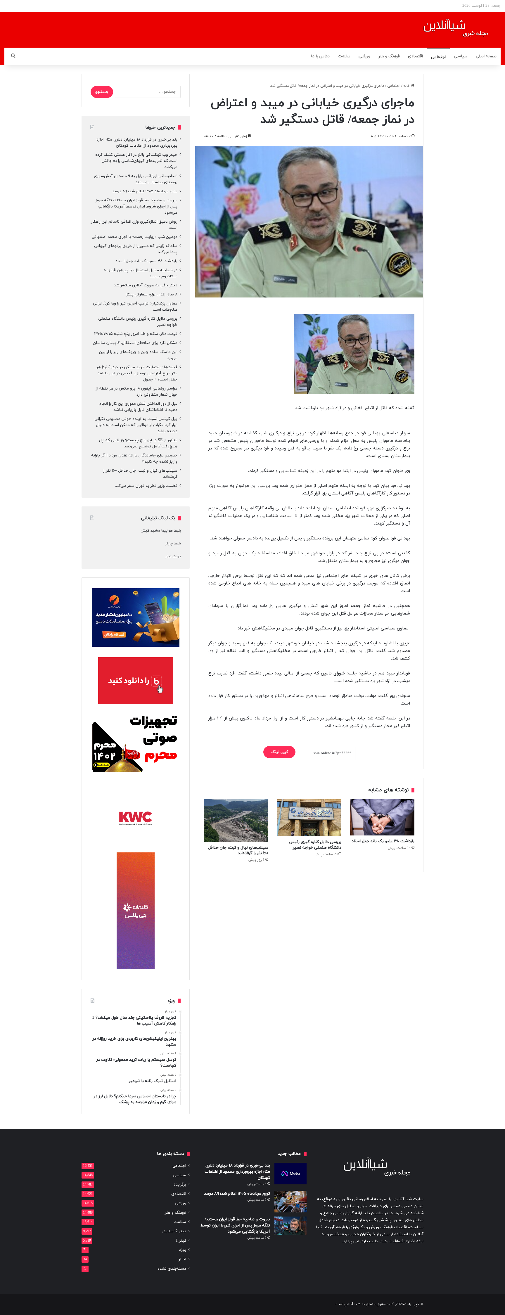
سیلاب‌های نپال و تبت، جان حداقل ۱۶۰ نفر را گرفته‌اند (238, 850)
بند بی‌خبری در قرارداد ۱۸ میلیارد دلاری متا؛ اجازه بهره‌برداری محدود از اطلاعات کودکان (237, 1172)
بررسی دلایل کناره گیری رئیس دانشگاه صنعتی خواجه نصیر (315, 844)
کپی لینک (279, 752)
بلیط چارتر (173, 543)
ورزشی (364, 56)
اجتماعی (438, 57)
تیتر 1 (181, 1240)
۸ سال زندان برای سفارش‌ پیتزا (151, 294)
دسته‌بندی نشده (172, 1268)
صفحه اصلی (486, 56)
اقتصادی (415, 56)
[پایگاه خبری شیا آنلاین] (448, 29)
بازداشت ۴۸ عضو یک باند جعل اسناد (383, 841)
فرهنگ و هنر (389, 56)
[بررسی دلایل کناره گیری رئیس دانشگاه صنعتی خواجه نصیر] (309, 817)
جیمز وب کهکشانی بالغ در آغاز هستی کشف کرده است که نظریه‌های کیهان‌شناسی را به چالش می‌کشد (136, 161)
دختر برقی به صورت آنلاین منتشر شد (145, 285)
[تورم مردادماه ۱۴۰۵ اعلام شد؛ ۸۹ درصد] (290, 1201)
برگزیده (180, 1184)
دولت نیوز (173, 556)
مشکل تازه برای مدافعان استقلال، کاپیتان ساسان (135, 343)
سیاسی (461, 56)
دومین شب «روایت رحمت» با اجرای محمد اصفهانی (134, 237)
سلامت (344, 56)
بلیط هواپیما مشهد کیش (161, 530)
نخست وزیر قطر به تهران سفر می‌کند (146, 486)
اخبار (182, 1259)
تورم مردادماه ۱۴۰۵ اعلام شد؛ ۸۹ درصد (144, 191)
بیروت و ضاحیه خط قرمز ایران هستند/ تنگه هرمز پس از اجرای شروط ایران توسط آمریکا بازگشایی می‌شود (136, 206)
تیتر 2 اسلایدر (174, 1231)
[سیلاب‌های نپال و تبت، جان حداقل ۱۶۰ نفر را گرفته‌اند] (236, 820)
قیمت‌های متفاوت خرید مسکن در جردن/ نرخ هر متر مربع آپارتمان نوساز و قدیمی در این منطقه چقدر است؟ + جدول (136, 373)
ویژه (182, 1250)
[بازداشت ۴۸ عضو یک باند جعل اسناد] (382, 817)
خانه (407, 86)
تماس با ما (320, 56)
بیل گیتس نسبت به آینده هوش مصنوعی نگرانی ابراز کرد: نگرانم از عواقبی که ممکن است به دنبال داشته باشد (135, 425)
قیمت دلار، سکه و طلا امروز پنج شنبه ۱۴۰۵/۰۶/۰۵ (135, 334)
